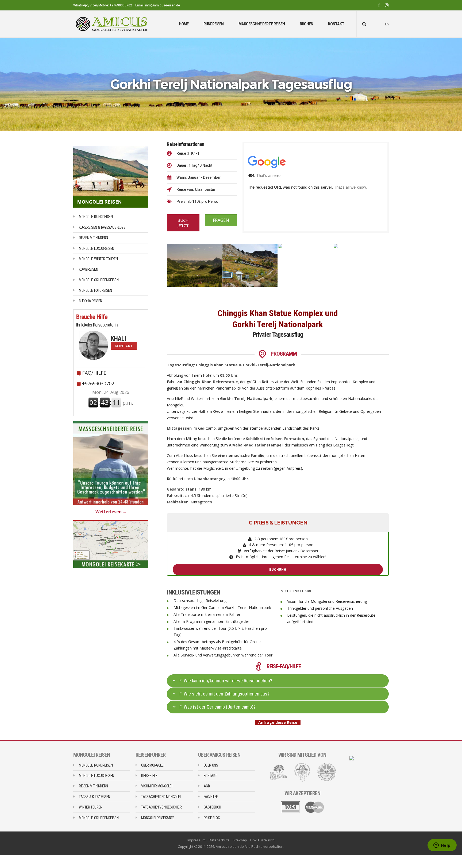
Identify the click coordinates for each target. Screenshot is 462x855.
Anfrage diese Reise (276, 722)
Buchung (277, 570)
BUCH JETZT (183, 222)
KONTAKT (124, 345)
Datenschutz (219, 840)
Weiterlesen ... (110, 512)
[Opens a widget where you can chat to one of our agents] (442, 845)
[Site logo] (111, 24)
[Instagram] (387, 5)
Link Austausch (262, 840)
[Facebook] (379, 5)
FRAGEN (221, 220)
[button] (245, 293)
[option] (202, 265)
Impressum (196, 840)
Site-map (240, 840)
